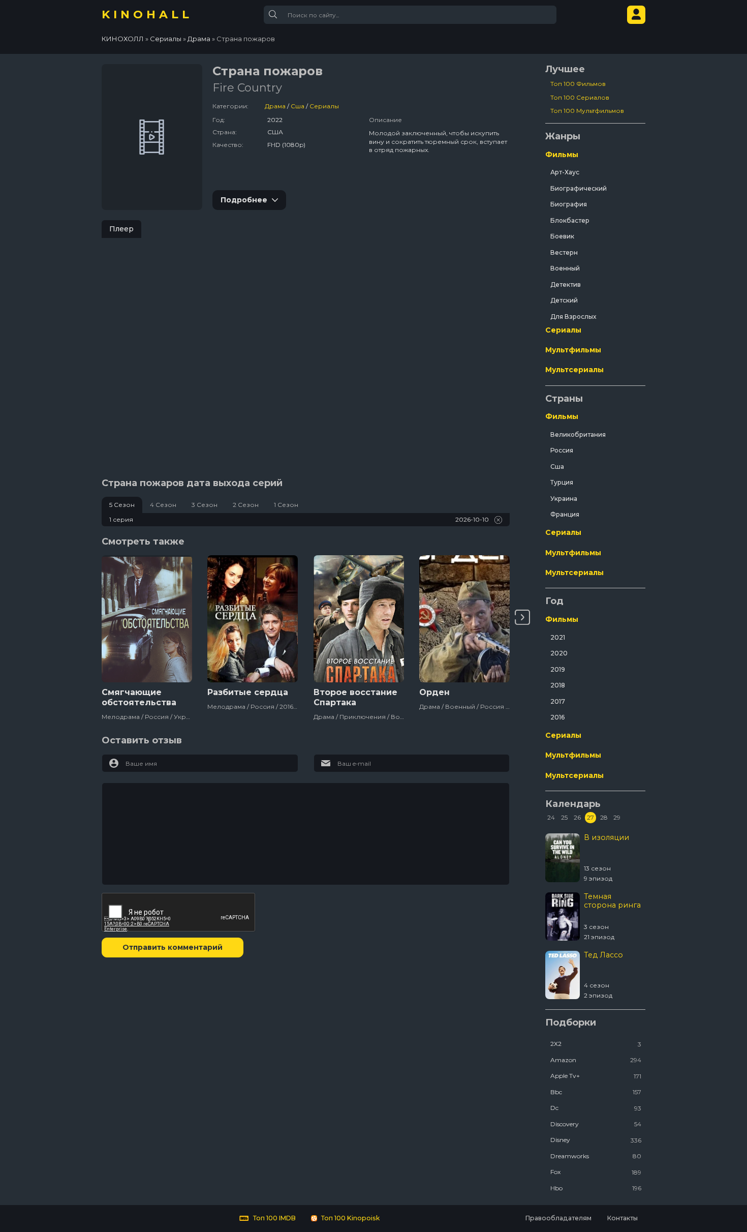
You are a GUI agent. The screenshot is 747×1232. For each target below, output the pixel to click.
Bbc (595, 1092)
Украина (563, 498)
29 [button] (616, 817)
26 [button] (577, 817)
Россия (561, 450)
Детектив (565, 284)
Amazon (595, 1060)
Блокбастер (569, 220)
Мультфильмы (573, 349)
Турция (561, 482)
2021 (557, 637)
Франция (564, 514)
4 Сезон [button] (163, 504)
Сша (297, 106)
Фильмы (561, 154)
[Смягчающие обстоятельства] (147, 618)
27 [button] (590, 817)
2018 (557, 685)
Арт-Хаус (564, 172)
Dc (595, 1107)
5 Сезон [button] (122, 504)
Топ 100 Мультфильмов (587, 110)
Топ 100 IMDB (274, 1218)
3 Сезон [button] (204, 504)
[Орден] (464, 618)
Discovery (595, 1124)
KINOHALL (147, 14)
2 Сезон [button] (246, 504)
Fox (595, 1172)
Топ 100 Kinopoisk (350, 1218)
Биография (568, 204)
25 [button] (564, 817)
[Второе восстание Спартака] (359, 618)
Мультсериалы (574, 369)
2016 (557, 717)
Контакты (622, 1218)
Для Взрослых (573, 316)
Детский (564, 300)
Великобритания (578, 434)
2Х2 (595, 1043)
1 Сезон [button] (286, 504)
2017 (557, 701)
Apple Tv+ (595, 1075)
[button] (522, 617)
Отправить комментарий (172, 947)
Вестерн (564, 252)
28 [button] (604, 817)
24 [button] (551, 817)
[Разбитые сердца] (252, 618)
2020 (559, 653)
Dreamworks (595, 1156)
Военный (565, 268)
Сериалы (324, 106)
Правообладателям (558, 1218)
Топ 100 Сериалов (579, 97)
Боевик (562, 236)
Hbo (595, 1188)
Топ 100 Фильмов (578, 83)
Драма (275, 106)
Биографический (578, 188)
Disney (595, 1140)
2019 (557, 669)
